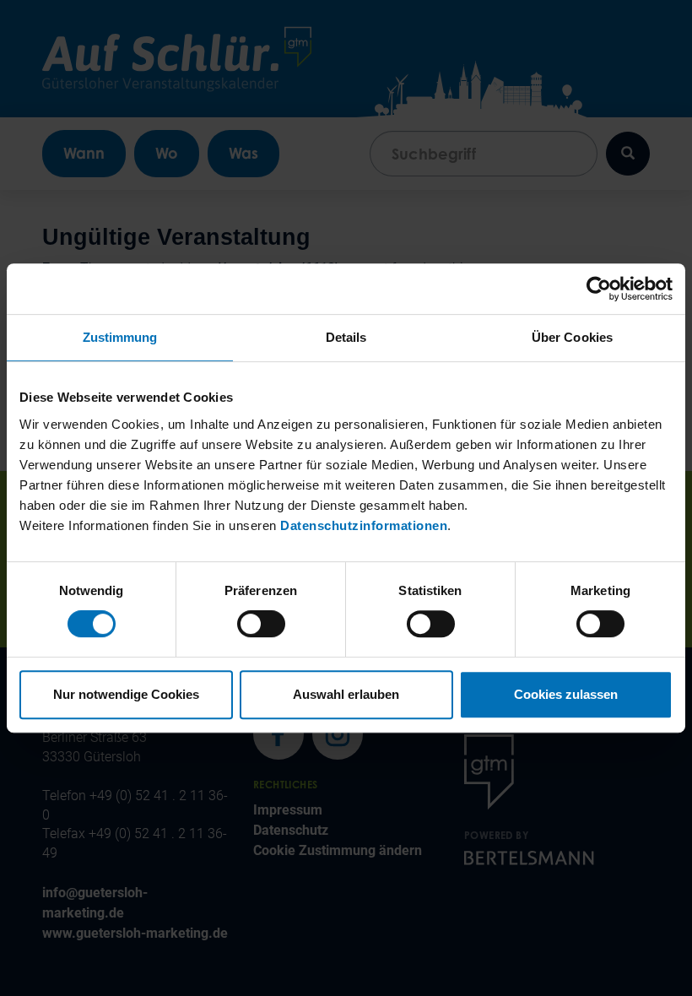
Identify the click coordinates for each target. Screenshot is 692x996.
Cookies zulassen (566, 694)
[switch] (261, 623)
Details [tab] (346, 337)
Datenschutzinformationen (363, 525)
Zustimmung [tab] (120, 337)
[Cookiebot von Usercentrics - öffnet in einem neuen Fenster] (599, 288)
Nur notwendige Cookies (126, 694)
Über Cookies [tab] (572, 337)
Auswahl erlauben (346, 694)
